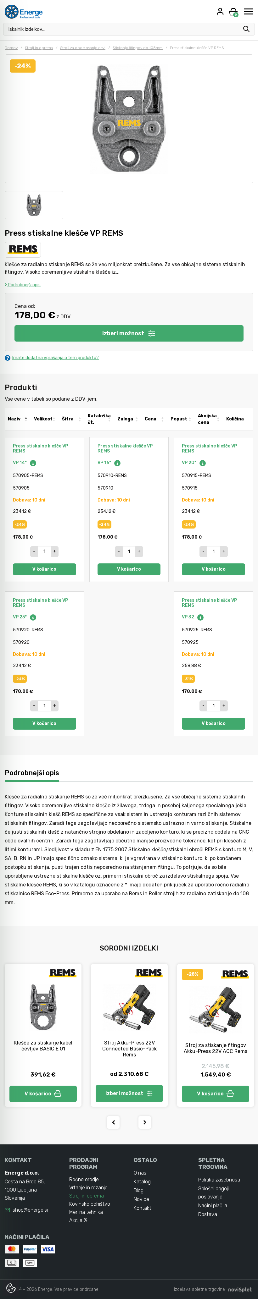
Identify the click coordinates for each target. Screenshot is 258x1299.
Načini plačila (212, 1206)
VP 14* (20, 462)
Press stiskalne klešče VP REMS (40, 448)
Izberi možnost (123, 333)
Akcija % (78, 1220)
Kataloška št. (99, 419)
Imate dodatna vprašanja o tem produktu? (55, 357)
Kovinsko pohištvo (89, 1204)
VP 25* (20, 617)
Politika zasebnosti (219, 1180)
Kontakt (142, 1208)
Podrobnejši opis (24, 285)
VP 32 (188, 617)
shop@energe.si (30, 1210)
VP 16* (105, 462)
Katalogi (143, 1182)
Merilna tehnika (86, 1212)
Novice (141, 1199)
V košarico (44, 569)
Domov (11, 48)
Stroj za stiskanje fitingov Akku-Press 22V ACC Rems (215, 1048)
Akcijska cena (207, 419)
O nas (140, 1173)
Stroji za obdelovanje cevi (82, 48)
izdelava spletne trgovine (199, 1289)
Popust (179, 419)
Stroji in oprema (39, 48)
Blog (138, 1190)
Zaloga (125, 419)
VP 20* (189, 462)
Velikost (43, 419)
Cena (150, 419)
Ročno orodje (84, 1179)
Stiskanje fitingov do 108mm (138, 48)
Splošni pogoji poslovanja (213, 1193)
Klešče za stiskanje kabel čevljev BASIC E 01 (43, 1046)
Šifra (68, 419)
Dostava (207, 1214)
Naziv (14, 419)
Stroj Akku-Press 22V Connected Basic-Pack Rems (129, 1049)
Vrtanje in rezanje (88, 1188)
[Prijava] (220, 11)
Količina (235, 419)
